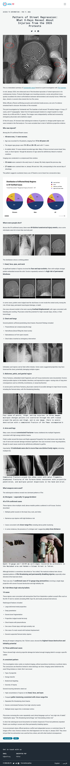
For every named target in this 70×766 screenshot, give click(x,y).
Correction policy (26, 763)
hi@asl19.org (6, 756)
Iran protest (7, 738)
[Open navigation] (65, 4)
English (57, 763)
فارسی (65, 763)
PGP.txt (18, 756)
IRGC (16, 738)
